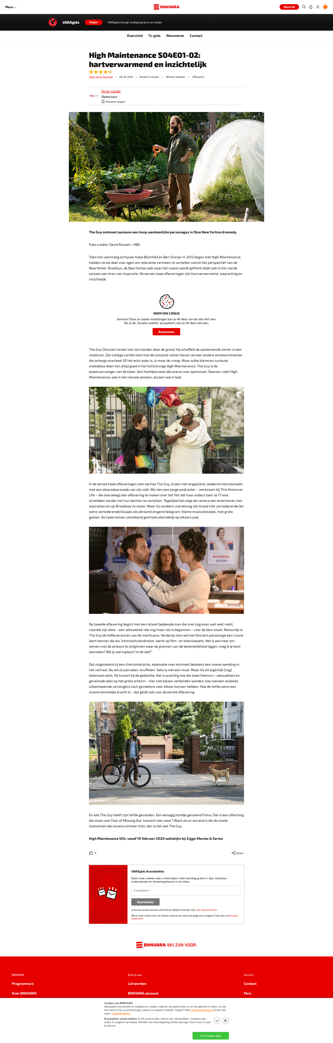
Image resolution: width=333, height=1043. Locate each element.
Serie (99, 76)
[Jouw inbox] (311, 7)
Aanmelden (145, 902)
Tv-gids (154, 35)
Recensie (108, 76)
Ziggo (92, 76)
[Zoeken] (304, 7)
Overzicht (135, 35)
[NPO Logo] (325, 7)
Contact (196, 35)
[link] (94, 96)
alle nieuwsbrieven (206, 909)
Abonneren (175, 35)
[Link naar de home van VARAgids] (53, 22)
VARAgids (70, 22)
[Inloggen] (318, 7)
